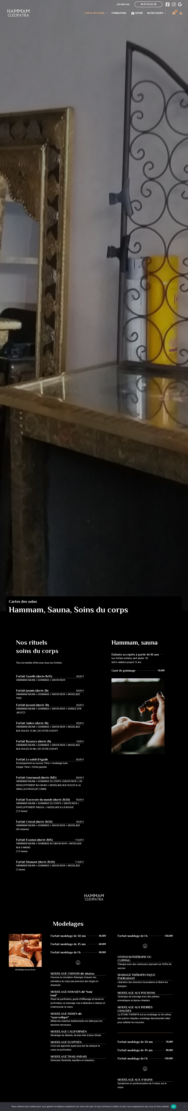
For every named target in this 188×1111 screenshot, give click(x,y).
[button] (148, 4)
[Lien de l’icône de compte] (180, 13)
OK (173, 1106)
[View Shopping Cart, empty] (174, 13)
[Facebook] (167, 4)
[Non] (184, 1106)
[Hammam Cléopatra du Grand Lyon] (18, 12)
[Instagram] (174, 4)
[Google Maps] (180, 4)
